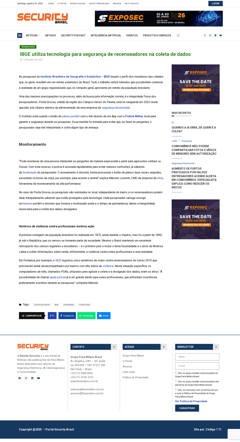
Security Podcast (73, 35)
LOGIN (215, 3)
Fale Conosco (132, 3)
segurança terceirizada (116, 107)
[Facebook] (205, 35)
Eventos (132, 35)
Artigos (50, 35)
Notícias (32, 35)
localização (30, 172)
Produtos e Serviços (157, 35)
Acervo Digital (78, 3)
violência (108, 266)
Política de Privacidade (135, 377)
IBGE (58, 260)
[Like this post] (53, 315)
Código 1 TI (213, 429)
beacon (27, 203)
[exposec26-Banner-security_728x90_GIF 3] (159, 12)
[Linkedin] (215, 35)
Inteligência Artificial (106, 35)
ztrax (160, 178)
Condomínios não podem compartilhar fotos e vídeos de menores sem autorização (194, 149)
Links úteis (129, 372)
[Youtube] (221, 35)
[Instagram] (210, 35)
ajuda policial (58, 277)
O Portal (62, 3)
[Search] (178, 35)
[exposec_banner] (196, 66)
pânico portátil (71, 116)
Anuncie (117, 3)
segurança (68, 305)
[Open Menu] (19, 35)
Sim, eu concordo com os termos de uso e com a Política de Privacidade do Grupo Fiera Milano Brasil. (196, 393)
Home (51, 3)
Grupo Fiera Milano (99, 3)
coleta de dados (42, 305)
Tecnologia (28, 47)
